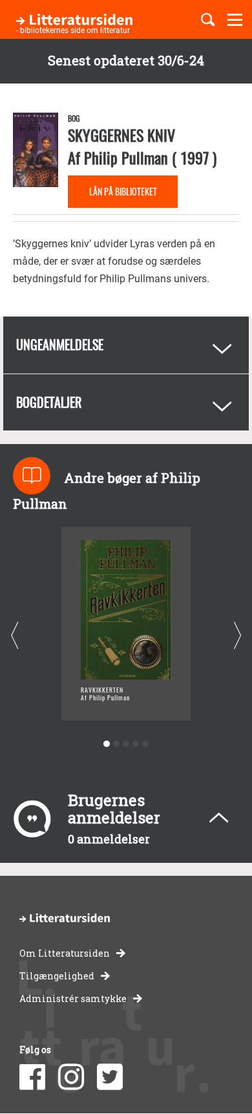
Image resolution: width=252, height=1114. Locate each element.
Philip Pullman (126, 157)
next (237, 636)
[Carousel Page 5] (146, 744)
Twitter (110, 1077)
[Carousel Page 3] (126, 744)
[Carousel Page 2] (116, 744)
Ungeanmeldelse (59, 344)
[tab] (126, 345)
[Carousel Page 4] (136, 744)
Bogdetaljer (48, 402)
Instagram (71, 1077)
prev (14, 636)
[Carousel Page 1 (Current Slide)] (107, 744)
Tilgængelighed (56, 976)
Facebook (32, 1077)
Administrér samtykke (73, 998)
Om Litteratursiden (64, 953)
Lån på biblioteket (123, 191)
